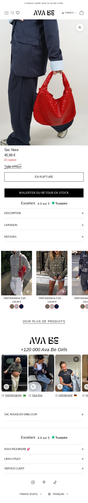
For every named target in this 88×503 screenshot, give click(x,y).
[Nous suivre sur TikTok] (55, 482)
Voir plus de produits (44, 321)
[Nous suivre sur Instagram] (33, 482)
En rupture (44, 176)
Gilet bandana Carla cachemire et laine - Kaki (53, 298)
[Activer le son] (76, 359)
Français (58, 494)
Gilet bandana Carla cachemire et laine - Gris (18, 298)
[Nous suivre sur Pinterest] (44, 482)
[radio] (12, 306)
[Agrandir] (14, 373)
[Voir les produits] (6, 386)
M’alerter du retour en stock (44, 192)
